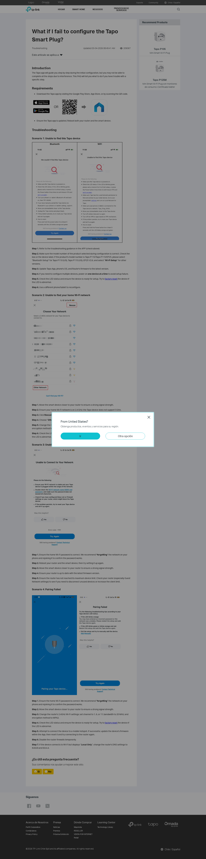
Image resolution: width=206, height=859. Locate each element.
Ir (80, 436)
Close (148, 417)
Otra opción (125, 436)
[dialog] (103, 429)
